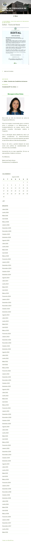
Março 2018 (5, 513)
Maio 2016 (5, 532)
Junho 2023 (5, 321)
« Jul (3, 201)
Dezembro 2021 (6, 377)
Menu (16, 16)
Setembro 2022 (6, 349)
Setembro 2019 (6, 461)
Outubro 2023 (6, 308)
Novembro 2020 (6, 417)
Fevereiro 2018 (6, 516)
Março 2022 (5, 367)
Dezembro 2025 (6, 228)
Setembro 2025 (6, 237)
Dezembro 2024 (6, 265)
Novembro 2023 (6, 305)
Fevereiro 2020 (6, 445)
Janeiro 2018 (5, 520)
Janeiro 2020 (5, 448)
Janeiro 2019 (5, 485)
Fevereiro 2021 (6, 408)
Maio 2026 (5, 215)
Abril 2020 (5, 439)
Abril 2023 (5, 327)
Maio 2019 (5, 473)
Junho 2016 (5, 529)
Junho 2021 (5, 395)
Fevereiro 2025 (6, 259)
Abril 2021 (5, 402)
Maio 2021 (5, 398)
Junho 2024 (5, 284)
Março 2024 (5, 293)
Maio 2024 (5, 287)
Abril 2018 (5, 510)
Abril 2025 (5, 253)
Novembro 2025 (6, 231)
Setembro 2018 (6, 498)
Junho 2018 (5, 504)
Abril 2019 (5, 476)
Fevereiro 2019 (6, 482)
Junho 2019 (5, 470)
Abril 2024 (5, 290)
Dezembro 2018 (6, 488)
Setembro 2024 (6, 274)
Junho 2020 (5, 433)
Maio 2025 (5, 249)
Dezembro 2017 (6, 523)
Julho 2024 (5, 280)
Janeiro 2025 (5, 262)
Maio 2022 (5, 361)
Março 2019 (5, 479)
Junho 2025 (5, 246)
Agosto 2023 (5, 315)
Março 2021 (5, 405)
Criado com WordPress (7, 540)
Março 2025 (5, 256)
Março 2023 (5, 330)
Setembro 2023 (6, 312)
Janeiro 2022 (5, 374)
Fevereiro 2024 (6, 296)
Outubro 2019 (6, 457)
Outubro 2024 (6, 271)
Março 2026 (5, 222)
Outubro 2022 (6, 346)
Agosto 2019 (5, 464)
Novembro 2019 (6, 454)
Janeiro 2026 (5, 225)
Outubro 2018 (6, 495)
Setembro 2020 (6, 423)
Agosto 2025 (5, 240)
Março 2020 (5, 442)
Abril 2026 (5, 218)
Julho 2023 (5, 318)
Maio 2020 (5, 436)
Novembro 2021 (6, 380)
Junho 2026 (5, 212)
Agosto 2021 (5, 389)
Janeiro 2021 (5, 411)
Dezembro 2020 (6, 414)
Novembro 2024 (6, 268)
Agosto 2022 (5, 352)
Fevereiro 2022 (6, 371)
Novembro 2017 (6, 526)
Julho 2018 (5, 501)
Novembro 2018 (6, 492)
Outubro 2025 (6, 234)
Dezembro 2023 (6, 302)
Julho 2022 (5, 355)
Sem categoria (8, 71)
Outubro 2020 (6, 420)
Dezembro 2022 (6, 339)
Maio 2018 (5, 507)
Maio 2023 (5, 324)
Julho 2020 (5, 430)
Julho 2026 (5, 209)
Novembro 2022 (6, 343)
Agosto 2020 (5, 426)
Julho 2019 (5, 467)
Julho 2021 (5, 392)
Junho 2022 (5, 358)
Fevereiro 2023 (6, 333)
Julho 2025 (5, 243)
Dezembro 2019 (6, 451)
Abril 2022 (5, 364)
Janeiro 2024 (5, 299)
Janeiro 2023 (5, 336)
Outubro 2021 (6, 383)
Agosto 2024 (5, 277)
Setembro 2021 (6, 386)
